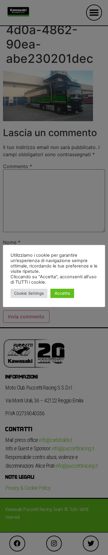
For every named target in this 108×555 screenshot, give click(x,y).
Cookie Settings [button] (29, 293)
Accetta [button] (62, 293)
